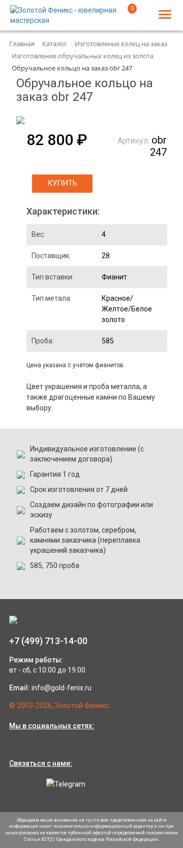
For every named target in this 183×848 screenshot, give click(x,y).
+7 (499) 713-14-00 (48, 640)
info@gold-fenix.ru (62, 688)
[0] (125, 17)
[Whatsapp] (19, 784)
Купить (62, 183)
